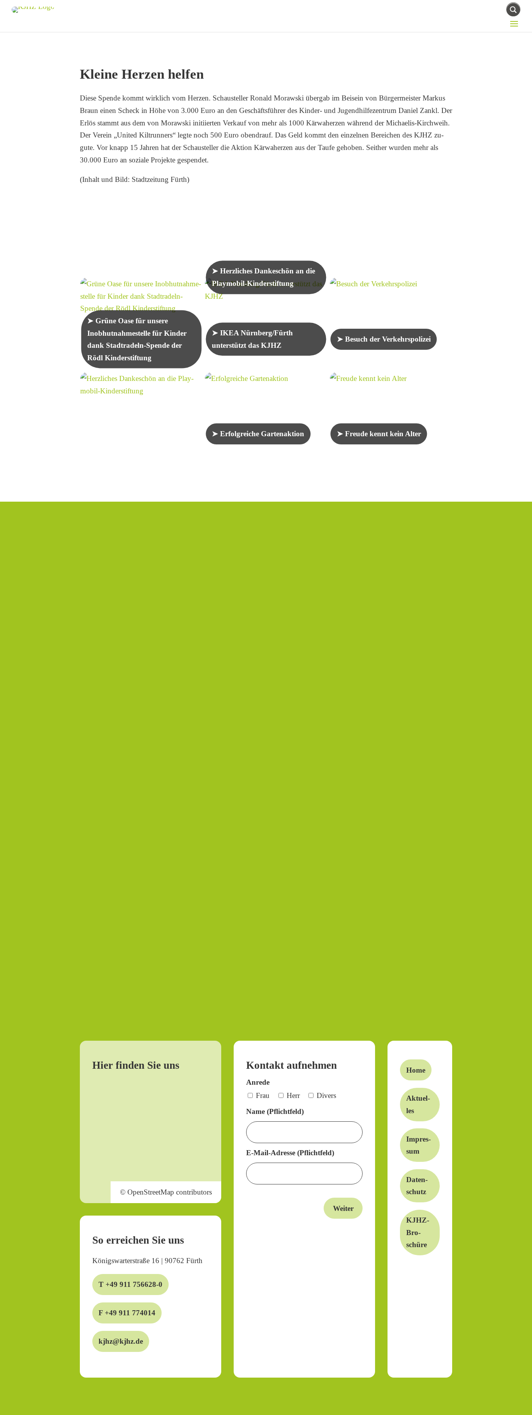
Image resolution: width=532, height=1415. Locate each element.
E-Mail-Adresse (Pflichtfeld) (290, 1153)
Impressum (418, 1145)
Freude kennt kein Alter (383, 434)
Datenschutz (417, 1185)
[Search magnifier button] (513, 9)
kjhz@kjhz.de (121, 1341)
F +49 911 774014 (127, 1313)
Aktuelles (418, 1104)
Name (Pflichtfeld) (275, 1111)
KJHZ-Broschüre (417, 1232)
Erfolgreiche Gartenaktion (262, 434)
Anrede (258, 1082)
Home (415, 1070)
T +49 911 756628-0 (130, 1284)
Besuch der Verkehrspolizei (388, 339)
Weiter (343, 1208)
